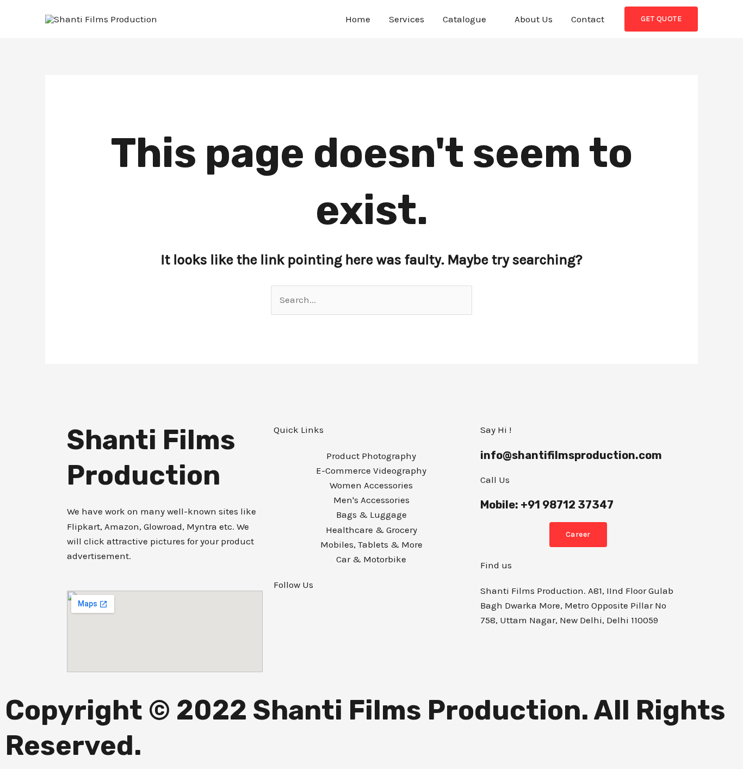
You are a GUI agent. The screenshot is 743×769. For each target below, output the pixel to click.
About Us (534, 19)
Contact (587, 19)
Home (357, 19)
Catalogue (464, 19)
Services (406, 19)
